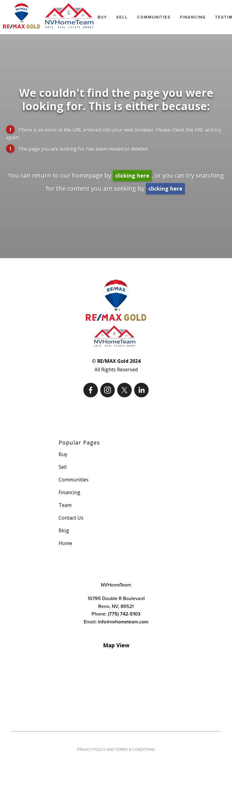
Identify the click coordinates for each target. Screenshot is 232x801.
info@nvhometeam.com (123, 621)
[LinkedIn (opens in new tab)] (141, 390)
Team (65, 505)
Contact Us (71, 517)
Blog (64, 530)
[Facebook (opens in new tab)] (90, 390)
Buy (102, 17)
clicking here (132, 175)
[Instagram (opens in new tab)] (107, 390)
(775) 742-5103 (124, 613)
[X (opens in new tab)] (124, 390)
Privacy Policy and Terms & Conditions (116, 749)
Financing (193, 17)
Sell (122, 17)
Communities (154, 17)
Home (65, 543)
